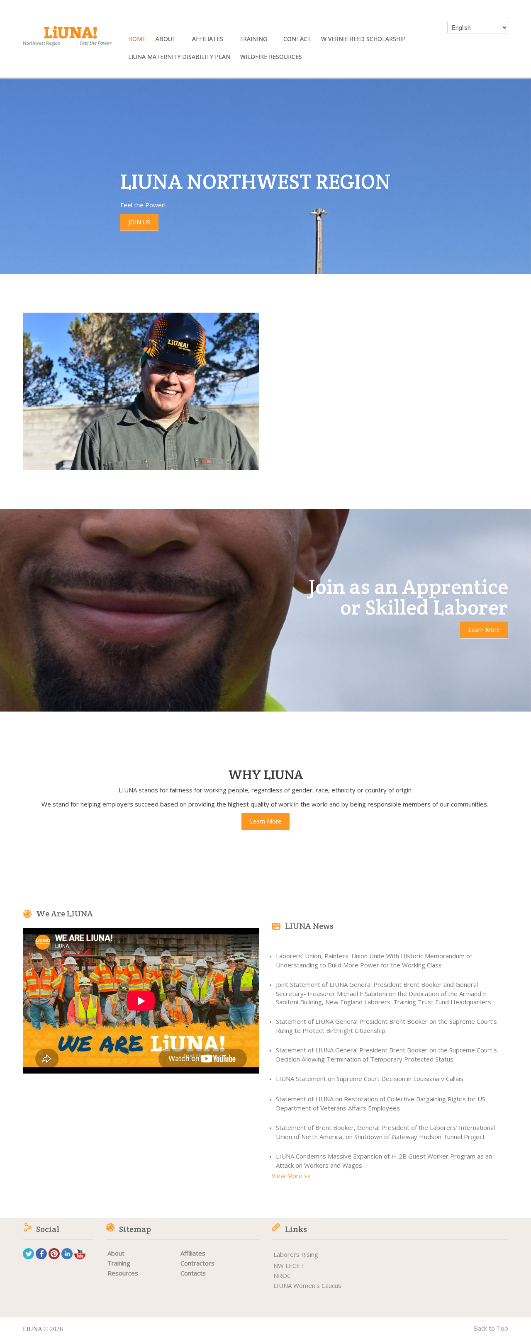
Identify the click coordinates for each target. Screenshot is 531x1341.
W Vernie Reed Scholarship (363, 39)
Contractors (197, 1263)
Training (254, 39)
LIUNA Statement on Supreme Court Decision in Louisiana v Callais (369, 1078)
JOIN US (139, 222)
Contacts (193, 1273)
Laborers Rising (295, 1254)
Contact (297, 39)
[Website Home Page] (67, 40)
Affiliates (208, 39)
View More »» (291, 1175)
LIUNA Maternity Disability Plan (179, 57)
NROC (282, 1275)
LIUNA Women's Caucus (307, 1285)
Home (137, 39)
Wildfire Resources (271, 57)
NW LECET (288, 1265)
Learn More (484, 630)
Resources (122, 1273)
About (167, 39)
